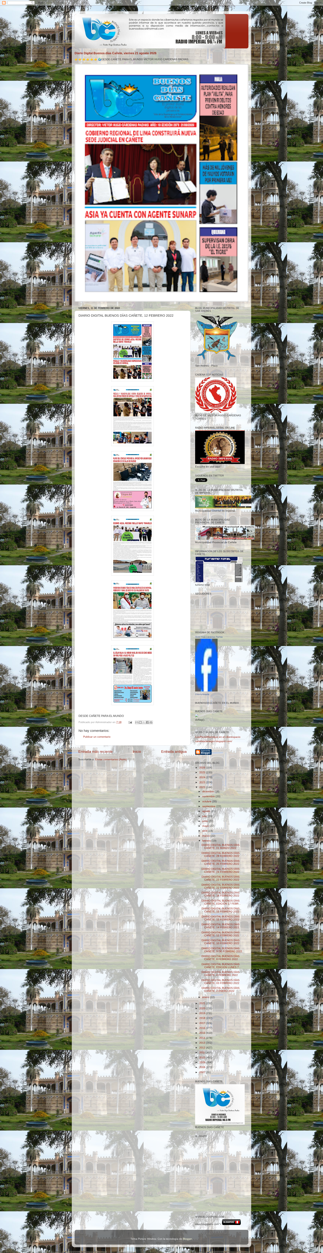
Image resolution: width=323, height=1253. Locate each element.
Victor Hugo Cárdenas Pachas (209, 637)
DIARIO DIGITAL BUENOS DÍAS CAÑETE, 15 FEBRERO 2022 (220, 910)
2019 (202, 1013)
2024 (202, 777)
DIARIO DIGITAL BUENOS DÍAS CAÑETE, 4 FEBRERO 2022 (220, 974)
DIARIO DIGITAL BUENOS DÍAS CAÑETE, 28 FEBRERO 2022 (220, 854)
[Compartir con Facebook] (147, 722)
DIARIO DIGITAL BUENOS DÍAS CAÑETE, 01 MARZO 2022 (220, 846)
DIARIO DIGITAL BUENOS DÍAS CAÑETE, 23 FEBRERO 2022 (220, 878)
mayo (206, 826)
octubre (207, 801)
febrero (207, 840)
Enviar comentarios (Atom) (111, 759)
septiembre (209, 806)
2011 (202, 1052)
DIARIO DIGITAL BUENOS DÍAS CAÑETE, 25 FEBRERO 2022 (220, 862)
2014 (202, 1038)
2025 (202, 772)
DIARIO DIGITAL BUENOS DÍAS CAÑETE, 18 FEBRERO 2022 (220, 894)
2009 (202, 1062)
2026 (202, 767)
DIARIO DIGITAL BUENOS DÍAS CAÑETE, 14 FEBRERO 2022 (220, 926)
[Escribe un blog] (140, 722)
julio (205, 816)
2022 (202, 787)
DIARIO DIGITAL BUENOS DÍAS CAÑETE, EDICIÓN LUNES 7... (221, 966)
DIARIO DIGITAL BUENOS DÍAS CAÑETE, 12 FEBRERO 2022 (220, 934)
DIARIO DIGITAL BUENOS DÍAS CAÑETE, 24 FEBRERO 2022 (220, 870)
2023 (202, 782)
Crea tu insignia (202, 694)
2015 (202, 1032)
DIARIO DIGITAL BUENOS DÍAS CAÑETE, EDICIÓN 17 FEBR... (221, 902)
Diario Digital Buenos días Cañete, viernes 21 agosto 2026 (115, 53)
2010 (202, 1057)
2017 (202, 1023)
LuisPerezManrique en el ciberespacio (217, 737)
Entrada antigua (174, 752)
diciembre (208, 791)
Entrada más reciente (95, 752)
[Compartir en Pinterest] (151, 722)
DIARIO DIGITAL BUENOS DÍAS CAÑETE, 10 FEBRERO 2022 (220, 942)
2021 (202, 1003)
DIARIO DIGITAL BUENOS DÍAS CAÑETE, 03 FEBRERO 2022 (220, 982)
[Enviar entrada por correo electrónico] (130, 722)
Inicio (137, 752)
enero (206, 997)
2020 (202, 1008)
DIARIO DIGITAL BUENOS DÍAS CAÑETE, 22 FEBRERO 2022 (220, 886)
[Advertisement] (212, 1195)
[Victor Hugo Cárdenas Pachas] (206, 690)
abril (205, 830)
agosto (206, 811)
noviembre (209, 796)
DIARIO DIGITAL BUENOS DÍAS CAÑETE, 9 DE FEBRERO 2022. (222, 950)
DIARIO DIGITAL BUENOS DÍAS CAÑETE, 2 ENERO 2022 (220, 989)
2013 (202, 1042)
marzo (206, 835)
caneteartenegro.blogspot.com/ (213, 741)
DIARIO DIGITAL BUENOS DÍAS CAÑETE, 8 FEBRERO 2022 (220, 958)
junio (205, 821)
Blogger (187, 1238)
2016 (202, 1028)
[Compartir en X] (144, 722)
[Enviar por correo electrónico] (137, 722)
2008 (202, 1067)
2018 (202, 1018)
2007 (202, 1072)
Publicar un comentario (96, 736)
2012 (202, 1047)
